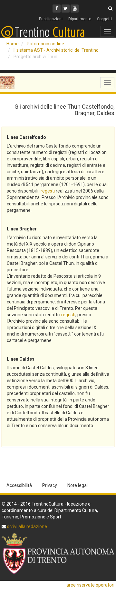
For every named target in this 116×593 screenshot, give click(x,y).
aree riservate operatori (90, 585)
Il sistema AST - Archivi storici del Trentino (56, 50)
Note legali (78, 485)
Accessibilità (19, 485)
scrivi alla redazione (26, 526)
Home (12, 43)
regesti (48, 190)
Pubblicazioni (51, 19)
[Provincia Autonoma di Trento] (58, 553)
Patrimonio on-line (45, 43)
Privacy (49, 485)
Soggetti (104, 19)
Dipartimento (79, 19)
